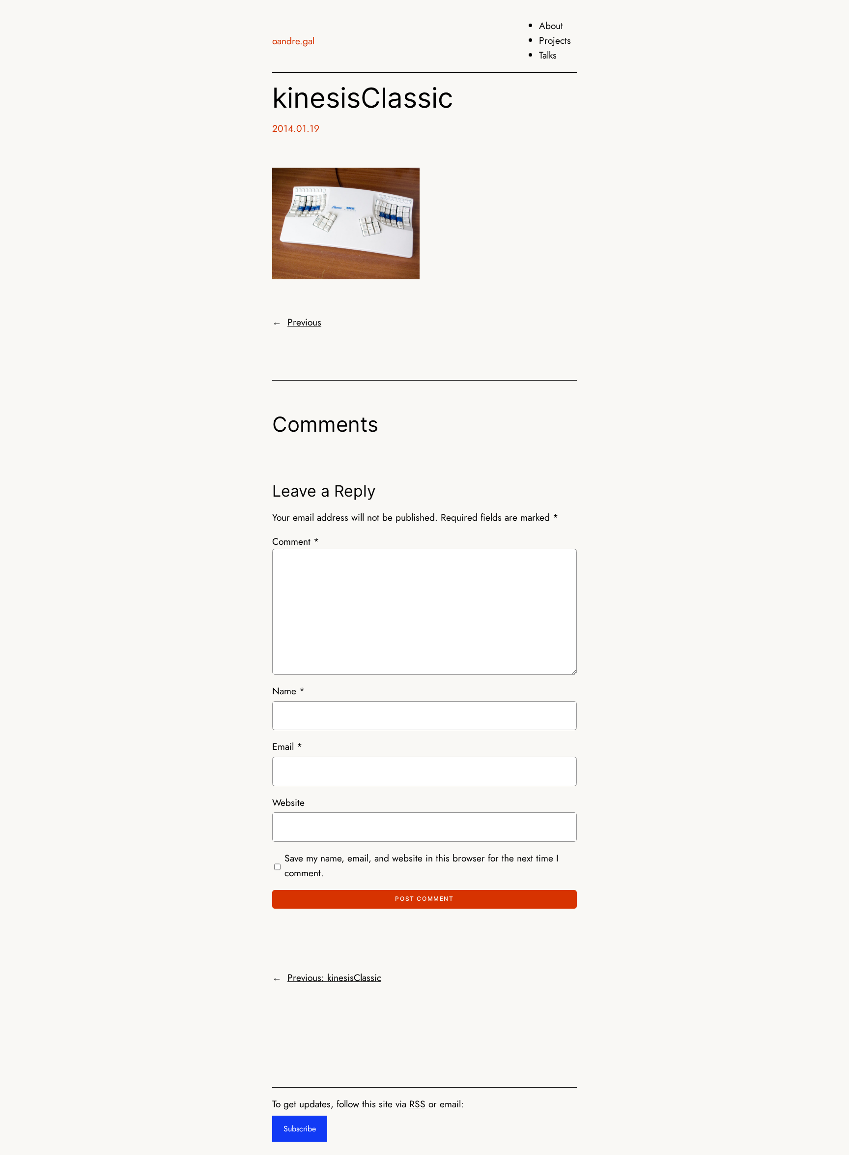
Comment (295, 541)
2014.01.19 (295, 128)
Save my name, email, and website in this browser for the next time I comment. (421, 865)
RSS (417, 1104)
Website (288, 802)
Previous (304, 322)
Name (288, 691)
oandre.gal (293, 41)
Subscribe (299, 1128)
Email (287, 746)
